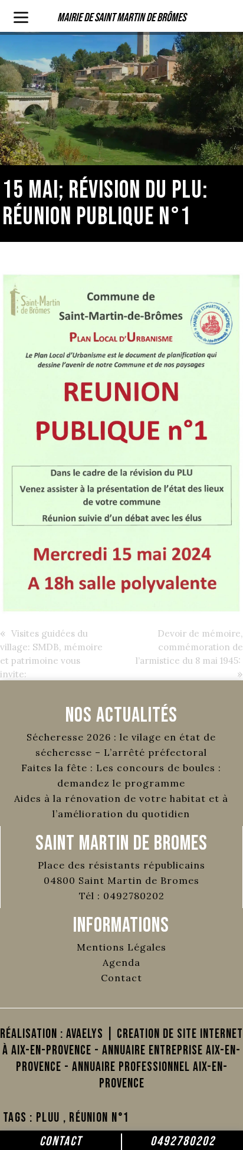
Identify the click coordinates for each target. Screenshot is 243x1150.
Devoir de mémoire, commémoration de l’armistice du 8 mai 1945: (189, 647)
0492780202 (182, 1141)
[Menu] (21, 16)
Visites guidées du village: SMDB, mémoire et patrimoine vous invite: (51, 654)
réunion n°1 (99, 1118)
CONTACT (61, 1141)
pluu (48, 1118)
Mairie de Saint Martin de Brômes (121, 18)
